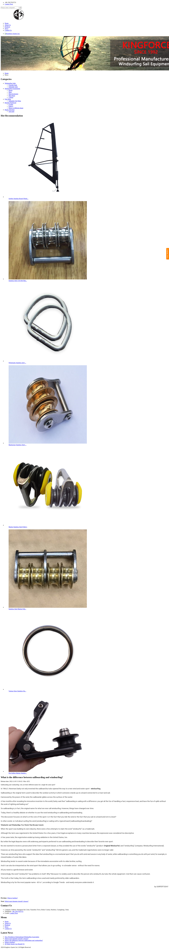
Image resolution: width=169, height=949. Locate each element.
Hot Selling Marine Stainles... (18, 773)
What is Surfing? (12, 898)
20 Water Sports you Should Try (15, 944)
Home (7, 23)
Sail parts (11, 111)
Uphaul (11, 97)
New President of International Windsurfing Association (22, 937)
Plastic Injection (9, 110)
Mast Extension (13, 94)
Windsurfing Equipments (12, 88)
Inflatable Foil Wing (15, 101)
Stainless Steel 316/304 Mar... (18, 280)
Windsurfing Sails (10, 83)
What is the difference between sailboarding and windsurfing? (24, 940)
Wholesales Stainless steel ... (17, 363)
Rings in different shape (16, 108)
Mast (10, 92)
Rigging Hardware (10, 103)
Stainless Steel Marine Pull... (17, 609)
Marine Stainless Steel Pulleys (18, 527)
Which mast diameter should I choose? (16, 901)
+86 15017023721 (17, 911)
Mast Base (12, 95)
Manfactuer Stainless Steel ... (17, 445)
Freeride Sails (13, 85)
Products (7, 27)
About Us (8, 25)
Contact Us (8, 30)
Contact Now (9, 4)
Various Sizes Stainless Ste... (17, 691)
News (6, 28)
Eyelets (11, 104)
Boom (10, 90)
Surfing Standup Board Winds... (18, 198)
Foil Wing (8, 99)
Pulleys (11, 106)
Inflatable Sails (13, 87)
